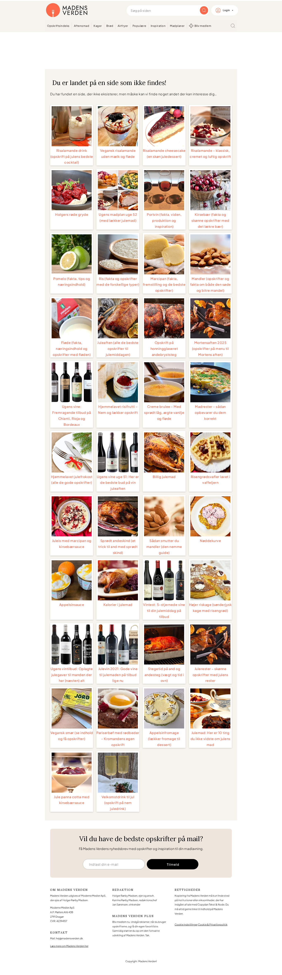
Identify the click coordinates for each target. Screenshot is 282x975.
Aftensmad (81, 25)
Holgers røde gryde (71, 214)
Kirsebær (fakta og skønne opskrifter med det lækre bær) (210, 220)
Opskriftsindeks (58, 25)
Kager (98, 25)
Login (226, 10)
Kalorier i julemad (118, 604)
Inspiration (158, 25)
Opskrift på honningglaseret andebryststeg (164, 348)
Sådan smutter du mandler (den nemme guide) (164, 546)
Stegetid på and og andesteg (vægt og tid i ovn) (164, 675)
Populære (139, 25)
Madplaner (177, 25)
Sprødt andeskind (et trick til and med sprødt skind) (117, 546)
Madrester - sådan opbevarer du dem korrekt (210, 412)
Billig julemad (164, 477)
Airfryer (123, 25)
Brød (109, 25)
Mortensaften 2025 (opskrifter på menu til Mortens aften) (210, 348)
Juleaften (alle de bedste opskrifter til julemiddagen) (118, 348)
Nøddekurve (210, 540)
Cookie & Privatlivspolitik (212, 924)
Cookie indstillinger (186, 924)
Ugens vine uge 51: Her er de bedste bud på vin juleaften (118, 483)
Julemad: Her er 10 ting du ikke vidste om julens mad (210, 739)
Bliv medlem (202, 25)
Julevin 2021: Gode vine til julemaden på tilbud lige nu (118, 675)
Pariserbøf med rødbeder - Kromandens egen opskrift (117, 739)
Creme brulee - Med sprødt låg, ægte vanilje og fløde (164, 412)
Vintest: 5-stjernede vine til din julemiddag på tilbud (164, 610)
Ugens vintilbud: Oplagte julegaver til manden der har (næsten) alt (72, 675)
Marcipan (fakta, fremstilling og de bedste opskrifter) (164, 284)
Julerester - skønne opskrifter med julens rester (210, 675)
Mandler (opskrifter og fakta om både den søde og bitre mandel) (210, 284)
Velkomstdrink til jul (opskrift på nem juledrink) (118, 803)
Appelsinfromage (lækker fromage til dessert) (164, 739)
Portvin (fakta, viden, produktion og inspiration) (164, 220)
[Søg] (233, 26)
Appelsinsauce (71, 604)
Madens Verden (66, 10)
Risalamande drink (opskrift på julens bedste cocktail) (71, 156)
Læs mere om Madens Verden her (69, 946)
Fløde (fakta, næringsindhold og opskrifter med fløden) (72, 348)
